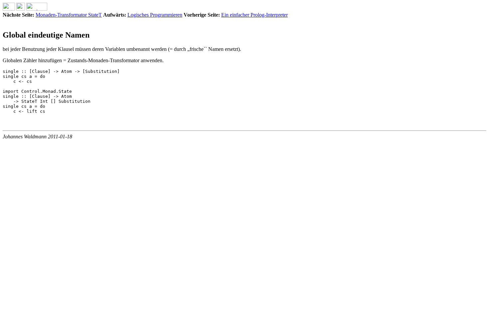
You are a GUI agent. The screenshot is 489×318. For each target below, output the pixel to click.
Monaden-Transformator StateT (69, 15)
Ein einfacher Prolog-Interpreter (254, 15)
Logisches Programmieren (154, 15)
